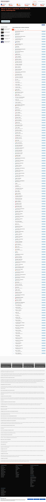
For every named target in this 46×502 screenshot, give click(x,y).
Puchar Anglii (31, 469)
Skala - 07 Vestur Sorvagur (18, 221)
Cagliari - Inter (17, 312)
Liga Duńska (17, 57)
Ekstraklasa (17, 72)
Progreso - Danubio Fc (18, 102)
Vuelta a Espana (17, 46)
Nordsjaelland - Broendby (18, 203)
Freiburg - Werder (17, 89)
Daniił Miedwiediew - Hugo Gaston (19, 254)
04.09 (25, 29)
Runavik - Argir (17, 99)
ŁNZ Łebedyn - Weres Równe (18, 61)
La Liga (16, 156)
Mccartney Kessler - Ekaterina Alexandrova (20, 274)
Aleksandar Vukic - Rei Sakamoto (19, 279)
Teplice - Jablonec (17, 127)
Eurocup (31, 484)
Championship (17, 472)
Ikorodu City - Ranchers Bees (18, 150)
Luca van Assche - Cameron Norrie (19, 216)
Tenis (19, 161)
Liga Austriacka (17, 138)
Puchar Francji (31, 470)
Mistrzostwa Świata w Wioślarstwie (19, 51)
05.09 (27, 29)
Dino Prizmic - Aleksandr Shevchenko (19, 173)
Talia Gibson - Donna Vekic (18, 165)
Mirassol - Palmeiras (17, 350)
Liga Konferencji (32, 468)
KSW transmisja (2, 490)
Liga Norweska (17, 110)
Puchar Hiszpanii (32, 471)
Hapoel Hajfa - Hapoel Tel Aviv (18, 259)
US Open (16, 183)
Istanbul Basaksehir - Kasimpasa (19, 297)
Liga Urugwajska (17, 308)
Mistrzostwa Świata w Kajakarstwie (19, 31)
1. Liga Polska (17, 189)
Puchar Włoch (31, 473)
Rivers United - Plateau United (18, 145)
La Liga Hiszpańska (18, 468)
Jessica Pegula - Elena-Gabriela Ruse (19, 208)
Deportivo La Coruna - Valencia (19, 269)
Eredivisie (17, 67)
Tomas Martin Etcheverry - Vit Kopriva (19, 322)
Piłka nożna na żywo (3, 471)
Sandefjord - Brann (17, 122)
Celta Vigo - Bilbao (17, 335)
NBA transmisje (32, 482)
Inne (18, 34)
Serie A (16, 224)
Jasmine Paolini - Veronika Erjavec (19, 160)
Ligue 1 (16, 80)
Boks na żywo (2, 466)
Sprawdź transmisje (6, 21)
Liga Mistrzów (31, 466)
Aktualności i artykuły (41, 1)
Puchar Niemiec (32, 472)
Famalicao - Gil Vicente (18, 330)
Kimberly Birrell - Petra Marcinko (19, 340)
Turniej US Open (17, 186)
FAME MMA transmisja (3, 492)
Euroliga (31, 483)
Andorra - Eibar (17, 140)
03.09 (23, 29)
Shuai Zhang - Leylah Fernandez (19, 211)
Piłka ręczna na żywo (3, 472)
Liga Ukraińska (17, 62)
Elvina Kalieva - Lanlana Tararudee (19, 231)
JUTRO (15, 29)
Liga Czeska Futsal (18, 128)
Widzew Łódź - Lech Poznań (18, 292)
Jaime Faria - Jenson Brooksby (19, 264)
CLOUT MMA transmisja (3, 491)
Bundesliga (17, 90)
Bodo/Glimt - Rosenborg (18, 59)
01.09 (18, 29)
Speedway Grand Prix (3, 494)
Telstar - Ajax (16, 107)
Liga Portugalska (17, 105)
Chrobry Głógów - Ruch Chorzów (19, 188)
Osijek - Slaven (17, 287)
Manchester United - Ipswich (18, 198)
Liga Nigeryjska (17, 148)
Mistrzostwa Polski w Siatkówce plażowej (20, 36)
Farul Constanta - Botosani (18, 74)
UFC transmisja (2, 489)
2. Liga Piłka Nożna (18, 143)
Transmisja (44, 31)
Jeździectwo (17, 42)
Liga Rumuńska (17, 75)
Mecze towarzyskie (18, 133)
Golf (16, 252)
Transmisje (34, 1)
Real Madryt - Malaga (17, 155)
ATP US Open (17, 171)
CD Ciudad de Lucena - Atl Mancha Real (20, 302)
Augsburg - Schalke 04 (18, 193)
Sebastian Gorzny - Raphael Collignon (19, 325)
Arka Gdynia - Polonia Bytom (18, 64)
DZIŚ (13, 29)
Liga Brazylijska (17, 318)
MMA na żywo (2, 470)
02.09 (20, 29)
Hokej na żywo (2, 468)
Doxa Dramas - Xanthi (17, 132)
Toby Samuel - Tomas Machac (19, 236)
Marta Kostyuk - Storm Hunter (18, 226)
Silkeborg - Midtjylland (18, 56)
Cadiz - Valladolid (17, 249)
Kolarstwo (17, 47)
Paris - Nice (16, 79)
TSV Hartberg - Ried (17, 135)
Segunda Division (18, 247)
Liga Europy (31, 467)
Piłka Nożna (20, 57)
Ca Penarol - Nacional (18, 307)
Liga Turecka (17, 300)
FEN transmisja (2, 493)
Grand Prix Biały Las (17, 41)
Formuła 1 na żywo (3, 467)
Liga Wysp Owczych (18, 100)
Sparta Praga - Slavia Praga (18, 284)
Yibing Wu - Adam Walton (18, 178)
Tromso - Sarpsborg (17, 112)
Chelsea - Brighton (17, 84)
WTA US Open (17, 161)
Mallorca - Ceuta (17, 246)
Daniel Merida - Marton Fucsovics (19, 170)
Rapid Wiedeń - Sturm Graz (18, 137)
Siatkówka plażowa (18, 37)
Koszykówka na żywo (3, 469)
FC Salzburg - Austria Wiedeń (18, 241)
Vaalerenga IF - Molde (18, 117)
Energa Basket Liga (32, 485)
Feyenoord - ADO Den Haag (18, 69)
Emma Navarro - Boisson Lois (18, 345)
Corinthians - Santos (17, 317)
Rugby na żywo (2, 473)
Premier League (17, 85)
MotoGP (17, 34)
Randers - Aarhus (17, 94)
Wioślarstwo (17, 52)
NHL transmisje (32, 486)
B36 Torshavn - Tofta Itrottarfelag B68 (19, 97)
